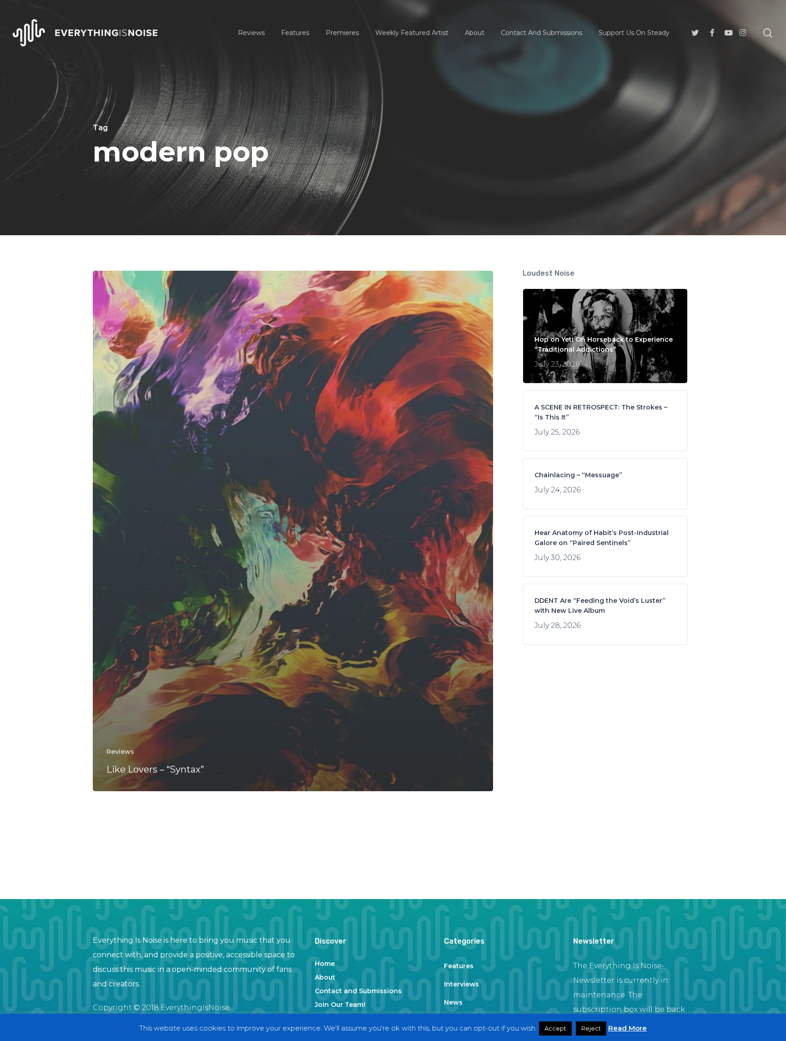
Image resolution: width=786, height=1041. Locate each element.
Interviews (461, 984)
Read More (627, 1028)
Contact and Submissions (358, 991)
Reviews (120, 752)
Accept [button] (555, 1028)
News (453, 1002)
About (325, 977)
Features (459, 966)
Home (325, 964)
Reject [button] (591, 1028)
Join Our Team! (340, 1005)
